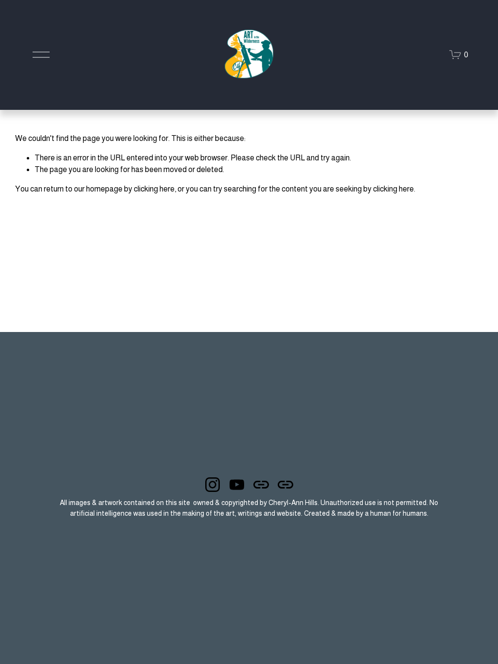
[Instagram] (212, 484)
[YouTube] (237, 484)
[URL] (261, 484)
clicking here (154, 189)
